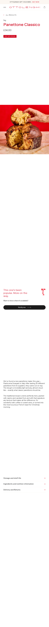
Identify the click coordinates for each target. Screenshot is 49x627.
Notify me (22, 307)
